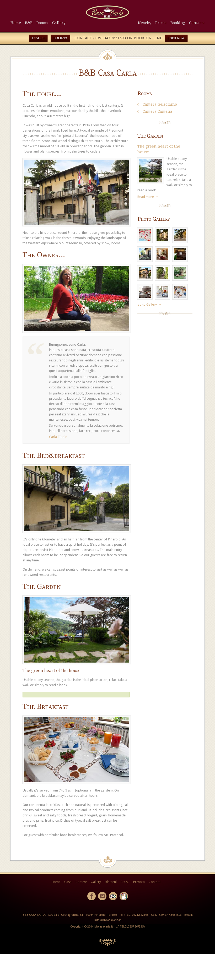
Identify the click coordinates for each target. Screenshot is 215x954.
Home (15, 23)
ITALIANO (60, 38)
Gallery (59, 23)
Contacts (197, 23)
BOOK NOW (176, 38)
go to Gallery (147, 304)
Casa (68, 882)
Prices (160, 23)
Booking (177, 23)
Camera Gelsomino (160, 104)
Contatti (154, 882)
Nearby (144, 23)
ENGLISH (38, 38)
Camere (81, 882)
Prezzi (125, 882)
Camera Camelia (157, 111)
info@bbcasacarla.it (107, 920)
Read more (145, 197)
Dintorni (111, 882)
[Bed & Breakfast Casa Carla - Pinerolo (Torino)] (107, 18)
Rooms (42, 23)
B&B (29, 23)
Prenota (139, 882)
